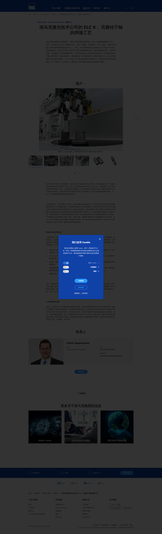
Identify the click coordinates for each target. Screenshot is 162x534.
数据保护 (77, 293)
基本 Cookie (92, 263)
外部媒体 (93, 267)
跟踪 (94, 271)
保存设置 (81, 287)
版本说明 (84, 293)
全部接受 (81, 281)
